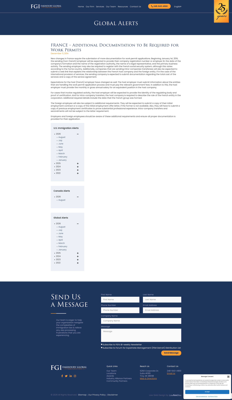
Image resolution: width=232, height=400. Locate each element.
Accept (207, 392)
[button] (228, 377)
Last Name (148, 295)
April (60, 150)
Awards (110, 376)
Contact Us (135, 7)
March (61, 154)
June (60, 144)
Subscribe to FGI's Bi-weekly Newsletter (122, 345)
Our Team (111, 7)
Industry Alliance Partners (119, 379)
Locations (111, 374)
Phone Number (108, 305)
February (62, 157)
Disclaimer (112, 395)
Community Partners (117, 381)
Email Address (150, 305)
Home (81, 7)
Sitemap (82, 395)
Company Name (109, 316)
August (61, 137)
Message (105, 327)
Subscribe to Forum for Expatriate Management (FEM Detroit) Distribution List (142, 348)
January (62, 160)
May (60, 147)
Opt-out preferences (201, 396)
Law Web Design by (158, 395)
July (60, 141)
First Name (106, 295)
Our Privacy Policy (213, 396)
